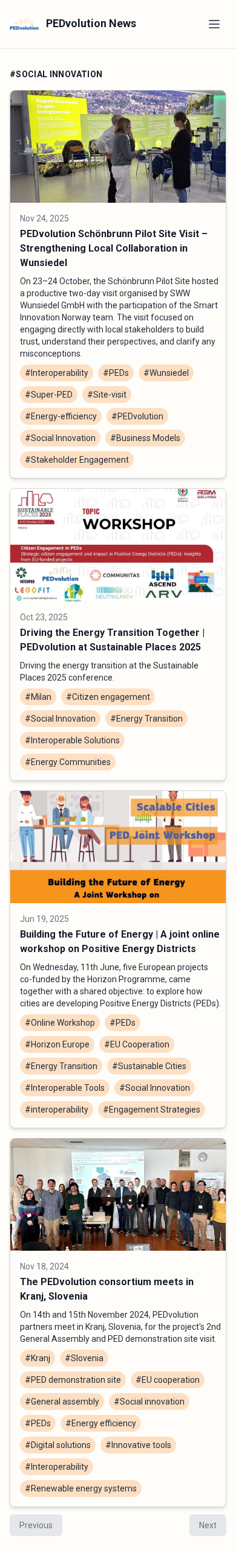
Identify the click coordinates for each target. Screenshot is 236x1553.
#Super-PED (49, 394)
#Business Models (145, 438)
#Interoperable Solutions (72, 740)
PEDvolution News (90, 23)
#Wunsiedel (166, 373)
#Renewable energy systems (81, 1488)
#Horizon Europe (57, 1044)
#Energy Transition (146, 718)
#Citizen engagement (108, 697)
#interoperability (56, 1109)
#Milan (38, 697)
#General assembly (62, 1401)
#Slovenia (84, 1358)
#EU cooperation (168, 1380)
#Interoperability (56, 373)
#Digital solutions (58, 1445)
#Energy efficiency (100, 1423)
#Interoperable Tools (65, 1088)
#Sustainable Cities (149, 1066)
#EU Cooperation (136, 1044)
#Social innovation (149, 1401)
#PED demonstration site (73, 1380)
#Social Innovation (60, 438)
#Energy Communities (68, 762)
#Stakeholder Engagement (77, 460)
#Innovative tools (138, 1445)
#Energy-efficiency (61, 416)
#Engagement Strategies (151, 1109)
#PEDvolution (137, 416)
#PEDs (116, 373)
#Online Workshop (60, 1022)
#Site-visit (106, 394)
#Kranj (37, 1358)
